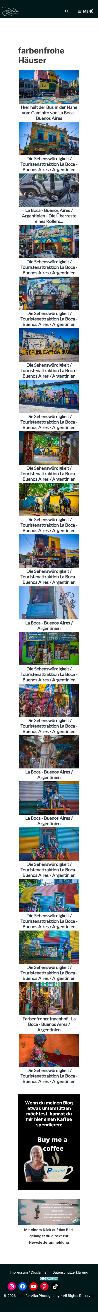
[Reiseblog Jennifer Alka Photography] (10, 11)
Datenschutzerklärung (70, 1272)
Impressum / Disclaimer (29, 1272)
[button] (67, 11)
